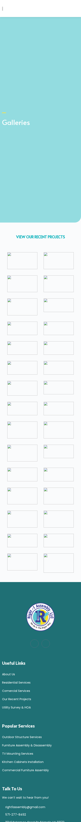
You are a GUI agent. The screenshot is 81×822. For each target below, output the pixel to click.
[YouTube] (46, 643)
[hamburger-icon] (70, 10)
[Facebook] (34, 643)
